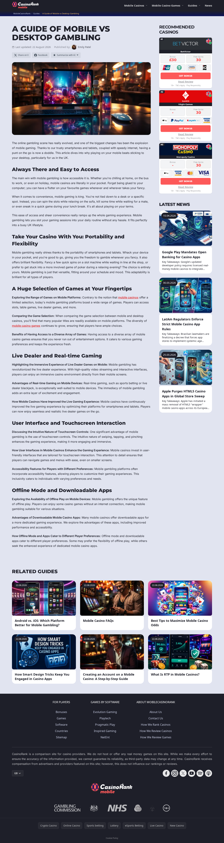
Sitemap (61, 737)
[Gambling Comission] (67, 808)
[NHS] (117, 808)
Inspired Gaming (105, 731)
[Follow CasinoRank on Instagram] (174, 773)
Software (61, 725)
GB (16, 773)
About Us (156, 712)
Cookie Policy (112, 838)
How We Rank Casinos (155, 725)
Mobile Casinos (134, 5)
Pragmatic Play (105, 725)
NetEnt (105, 737)
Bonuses (61, 712)
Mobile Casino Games (166, 5)
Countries (61, 731)
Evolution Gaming (105, 712)
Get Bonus (185, 75)
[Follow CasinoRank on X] (183, 773)
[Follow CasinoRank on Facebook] (166, 773)
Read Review (185, 81)
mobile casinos (128, 297)
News (208, 5)
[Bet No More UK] (138, 808)
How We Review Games (155, 737)
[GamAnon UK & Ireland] (152, 808)
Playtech (105, 718)
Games (61, 718)
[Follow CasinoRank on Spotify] (200, 773)
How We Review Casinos (156, 731)
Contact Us (155, 718)
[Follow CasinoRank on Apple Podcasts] (208, 773)
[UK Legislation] (94, 808)
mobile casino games (26, 325)
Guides (192, 5)
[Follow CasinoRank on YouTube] (191, 773)
